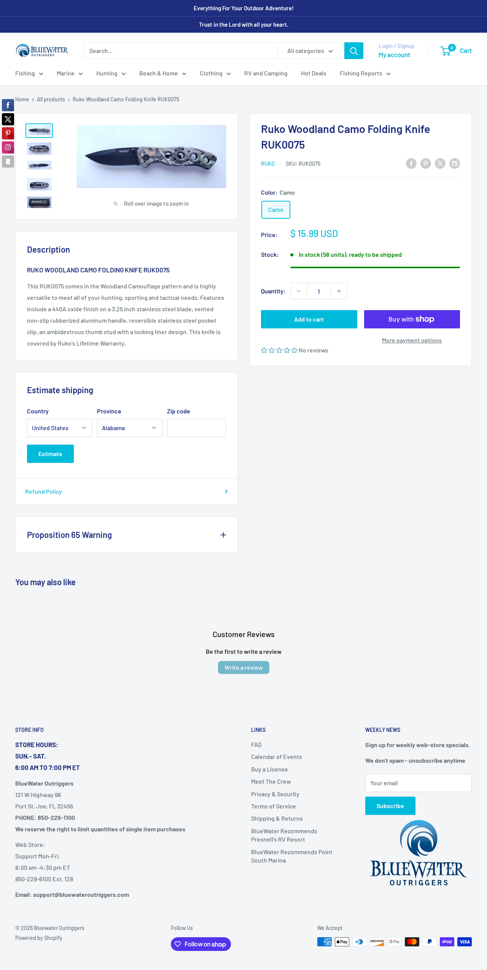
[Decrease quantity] (299, 291)
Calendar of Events (276, 756)
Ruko (268, 163)
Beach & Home (158, 73)
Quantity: (273, 291)
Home (22, 99)
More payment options (412, 340)
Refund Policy (43, 491)
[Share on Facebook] (411, 163)
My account (394, 54)
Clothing (211, 73)
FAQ (256, 744)
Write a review (243, 667)
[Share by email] (454, 163)
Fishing (25, 73)
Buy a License (269, 769)
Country (38, 411)
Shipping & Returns (277, 818)
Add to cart (309, 319)
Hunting (107, 73)
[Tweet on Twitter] (440, 163)
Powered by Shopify (38, 938)
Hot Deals (313, 73)
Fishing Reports (361, 73)
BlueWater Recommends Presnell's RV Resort (284, 835)
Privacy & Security (275, 793)
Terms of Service (273, 806)
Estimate (50, 453)
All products (51, 99)
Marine (66, 73)
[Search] (353, 50)
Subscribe (390, 805)
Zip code (178, 411)
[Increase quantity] (339, 291)
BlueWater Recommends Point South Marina (292, 856)
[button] (280, 350)
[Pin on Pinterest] (425, 163)
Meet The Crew (271, 781)
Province (109, 411)
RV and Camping (266, 73)
